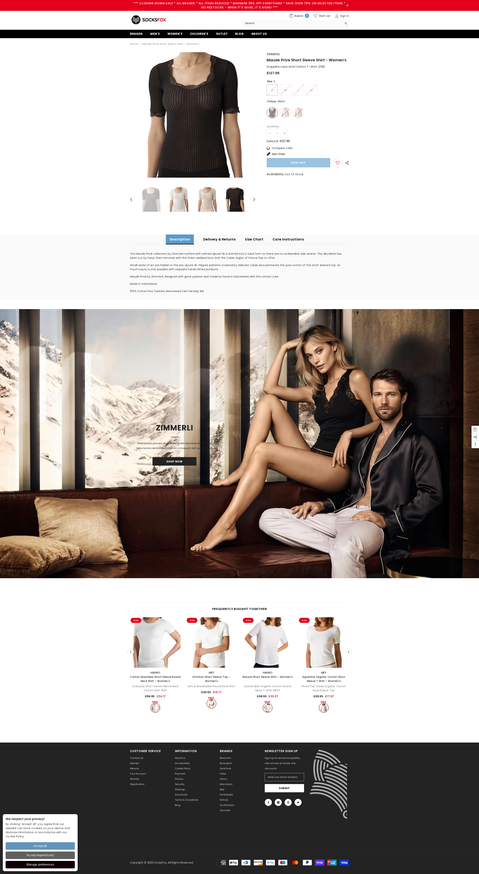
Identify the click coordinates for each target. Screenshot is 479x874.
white (155, 707)
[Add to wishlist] (337, 162)
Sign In (344, 16)
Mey (211, 672)
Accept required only (40, 855)
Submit (284, 788)
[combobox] (292, 23)
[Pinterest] (288, 802)
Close (347, 5)
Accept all (40, 845)
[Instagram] (278, 802)
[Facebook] (268, 802)
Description (180, 239)
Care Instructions (288, 239)
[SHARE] (345, 162)
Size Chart (278, 154)
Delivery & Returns (219, 239)
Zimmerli (273, 54)
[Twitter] (298, 802)
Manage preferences (40, 864)
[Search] (295, 23)
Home (134, 44)
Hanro (155, 672)
